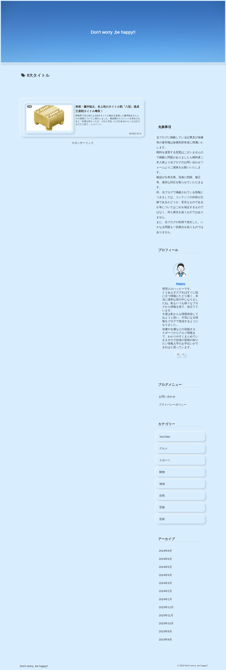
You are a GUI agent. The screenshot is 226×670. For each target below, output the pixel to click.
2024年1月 (165, 599)
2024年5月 (165, 566)
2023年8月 (165, 639)
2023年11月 (166, 615)
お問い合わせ (167, 396)
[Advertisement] (82, 87)
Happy (180, 283)
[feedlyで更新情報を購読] (178, 354)
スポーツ (164, 460)
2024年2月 (165, 591)
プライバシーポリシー (172, 404)
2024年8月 (165, 550)
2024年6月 (165, 558)
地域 (162, 483)
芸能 (162, 507)
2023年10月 (166, 623)
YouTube (164, 436)
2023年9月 (165, 631)
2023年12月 (166, 607)
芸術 (162, 519)
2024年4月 (165, 575)
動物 (162, 472)
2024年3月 (165, 583)
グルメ (163, 448)
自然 (162, 495)
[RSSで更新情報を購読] (183, 354)
